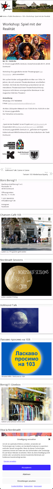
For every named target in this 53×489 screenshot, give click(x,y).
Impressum (38, 486)
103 (23, 16)
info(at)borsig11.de (8, 201)
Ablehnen (26, 474)
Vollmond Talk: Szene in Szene (17, 169)
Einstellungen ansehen (27, 481)
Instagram (5, 204)
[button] (49, 439)
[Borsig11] (26, 6)
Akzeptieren (26, 468)
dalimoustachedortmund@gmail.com (21, 103)
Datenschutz (28, 486)
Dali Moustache (39, 124)
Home (4, 16)
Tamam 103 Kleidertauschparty (35, 173)
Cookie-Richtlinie (17, 486)
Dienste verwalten (10, 461)
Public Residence (14, 16)
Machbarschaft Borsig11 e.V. (25, 127)
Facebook (5, 207)
